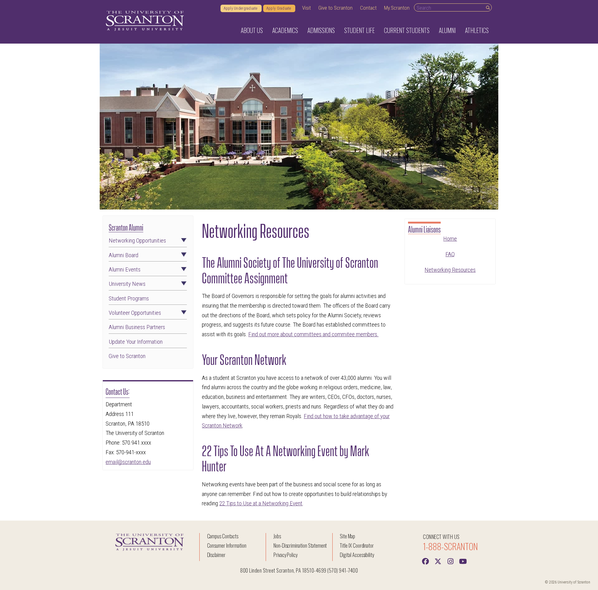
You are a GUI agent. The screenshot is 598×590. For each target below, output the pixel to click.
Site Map (347, 536)
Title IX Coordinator (357, 545)
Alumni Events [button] (124, 269)
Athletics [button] (477, 30)
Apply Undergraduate (241, 8)
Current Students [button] (407, 30)
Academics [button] (285, 30)
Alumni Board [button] (123, 255)
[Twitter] (438, 561)
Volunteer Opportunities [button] (135, 312)
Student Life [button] (359, 30)
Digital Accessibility (357, 555)
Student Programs (129, 298)
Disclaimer (216, 555)
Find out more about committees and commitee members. (313, 334)
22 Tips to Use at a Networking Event (260, 503)
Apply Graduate (279, 8)
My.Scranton (397, 8)
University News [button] (127, 284)
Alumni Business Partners (137, 327)
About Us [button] (252, 30)
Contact (368, 8)
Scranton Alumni (126, 227)
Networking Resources (450, 269)
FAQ (450, 254)
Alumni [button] (447, 30)
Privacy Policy (285, 555)
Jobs (277, 536)
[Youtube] (463, 561)
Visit (306, 8)
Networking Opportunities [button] (137, 240)
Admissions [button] (321, 30)
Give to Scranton (335, 8)
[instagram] (450, 561)
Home (450, 238)
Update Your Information (136, 341)
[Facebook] (425, 561)
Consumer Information (226, 545)
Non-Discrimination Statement (300, 545)
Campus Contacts (222, 536)
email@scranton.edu (128, 461)
